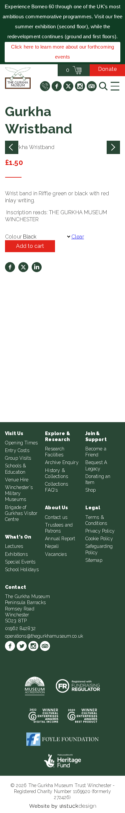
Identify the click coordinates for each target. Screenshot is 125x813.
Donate (107, 69)
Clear (77, 237)
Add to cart (30, 246)
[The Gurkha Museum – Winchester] (18, 78)
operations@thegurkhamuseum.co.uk (44, 636)
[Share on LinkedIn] (37, 267)
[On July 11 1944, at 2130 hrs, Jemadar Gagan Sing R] (30, 347)
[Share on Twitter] (23, 267)
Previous (11, 147)
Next (113, 147)
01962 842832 (20, 628)
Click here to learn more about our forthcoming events (62, 52)
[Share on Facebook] (10, 267)
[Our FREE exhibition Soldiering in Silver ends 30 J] (30, 385)
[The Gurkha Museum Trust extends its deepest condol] (30, 310)
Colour (13, 237)
